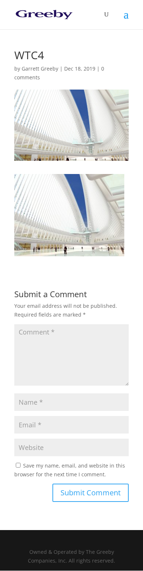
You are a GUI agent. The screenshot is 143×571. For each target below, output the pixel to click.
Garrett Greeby (40, 68)
